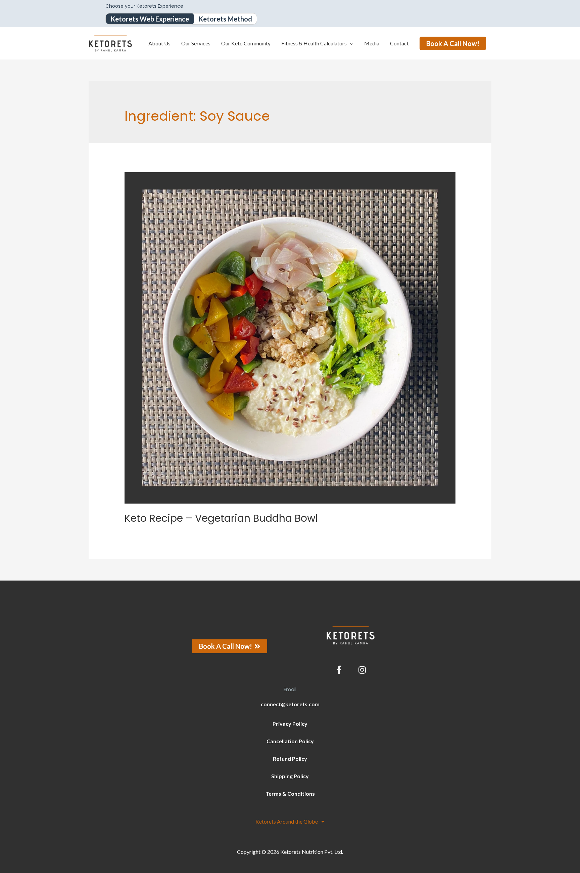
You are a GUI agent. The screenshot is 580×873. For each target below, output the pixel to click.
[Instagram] (362, 670)
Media (371, 43)
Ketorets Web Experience (149, 19)
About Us (159, 43)
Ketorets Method (225, 19)
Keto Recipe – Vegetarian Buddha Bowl (221, 518)
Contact (399, 43)
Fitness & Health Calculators (314, 43)
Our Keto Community (246, 43)
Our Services (195, 43)
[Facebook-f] (339, 670)
